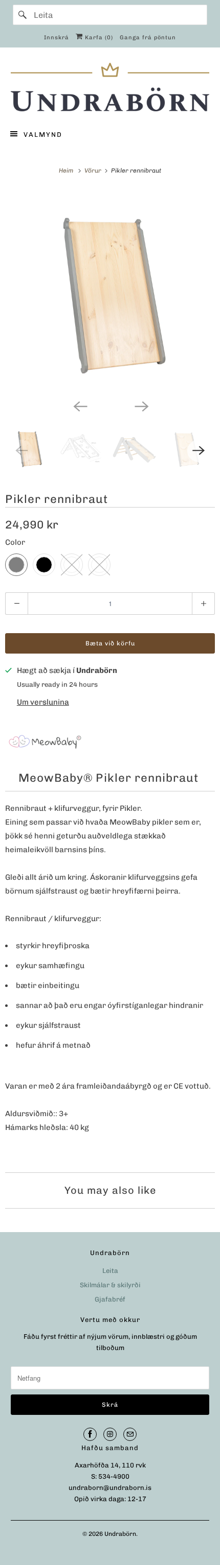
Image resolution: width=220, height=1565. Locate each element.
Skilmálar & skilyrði (110, 1285)
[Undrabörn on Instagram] (110, 1434)
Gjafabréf (110, 1299)
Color (15, 542)
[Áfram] (23, 15)
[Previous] (79, 405)
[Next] (140, 405)
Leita (110, 1270)
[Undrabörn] (110, 87)
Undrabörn (120, 1533)
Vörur (93, 170)
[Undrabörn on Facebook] (90, 1434)
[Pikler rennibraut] (110, 292)
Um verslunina (43, 702)
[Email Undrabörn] (130, 1434)
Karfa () (98, 37)
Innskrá (56, 37)
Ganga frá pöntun (148, 37)
